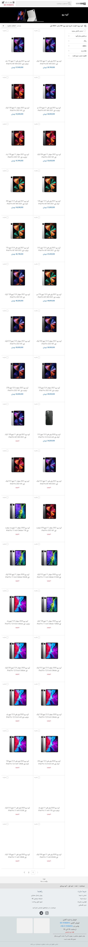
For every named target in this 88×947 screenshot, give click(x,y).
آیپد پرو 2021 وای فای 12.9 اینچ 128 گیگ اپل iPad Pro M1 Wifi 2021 (49, 202)
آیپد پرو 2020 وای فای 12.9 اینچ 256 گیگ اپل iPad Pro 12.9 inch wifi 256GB (49, 764)
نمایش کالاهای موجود (77, 31)
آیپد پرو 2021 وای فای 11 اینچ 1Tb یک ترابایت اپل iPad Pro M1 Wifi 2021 (17, 62)
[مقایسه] (39, 31)
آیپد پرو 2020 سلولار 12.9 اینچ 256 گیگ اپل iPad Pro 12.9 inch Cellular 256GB (17, 670)
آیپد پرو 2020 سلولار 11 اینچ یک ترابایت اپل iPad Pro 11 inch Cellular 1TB (17, 529)
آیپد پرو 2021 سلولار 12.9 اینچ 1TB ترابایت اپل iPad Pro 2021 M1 (49, 389)
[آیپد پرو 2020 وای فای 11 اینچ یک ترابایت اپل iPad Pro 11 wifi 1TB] (49, 791)
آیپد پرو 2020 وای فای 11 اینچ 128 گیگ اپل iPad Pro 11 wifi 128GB (17, 855)
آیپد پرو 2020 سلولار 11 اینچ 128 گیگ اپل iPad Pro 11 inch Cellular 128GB (49, 622)
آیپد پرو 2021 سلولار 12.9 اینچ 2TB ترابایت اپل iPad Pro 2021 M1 (17, 389)
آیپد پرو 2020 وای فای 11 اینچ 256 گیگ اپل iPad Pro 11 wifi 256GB (48, 855)
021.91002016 (9, 5)
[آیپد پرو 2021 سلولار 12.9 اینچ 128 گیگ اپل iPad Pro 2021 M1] (17, 278)
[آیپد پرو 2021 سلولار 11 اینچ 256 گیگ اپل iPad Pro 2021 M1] (49, 138)
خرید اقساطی (82, 905)
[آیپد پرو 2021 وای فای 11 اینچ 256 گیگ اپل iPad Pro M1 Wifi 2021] (49, 45)
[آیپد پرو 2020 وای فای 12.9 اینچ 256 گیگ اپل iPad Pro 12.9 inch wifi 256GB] (49, 745)
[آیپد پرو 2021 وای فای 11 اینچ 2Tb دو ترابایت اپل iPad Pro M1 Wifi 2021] (49, 91)
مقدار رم (83, 51)
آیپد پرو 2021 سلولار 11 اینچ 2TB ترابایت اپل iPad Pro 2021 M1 (48, 529)
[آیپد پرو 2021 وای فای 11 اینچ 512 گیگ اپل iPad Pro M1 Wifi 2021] (49, 465)
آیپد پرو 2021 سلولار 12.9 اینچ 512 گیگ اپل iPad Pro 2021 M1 (17, 342)
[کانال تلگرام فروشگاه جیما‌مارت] (41, 913)
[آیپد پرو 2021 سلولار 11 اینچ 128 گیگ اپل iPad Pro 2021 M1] (17, 91)
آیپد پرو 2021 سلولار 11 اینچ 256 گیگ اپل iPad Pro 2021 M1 (49, 155)
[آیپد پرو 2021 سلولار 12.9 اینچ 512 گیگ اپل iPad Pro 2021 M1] (17, 325)
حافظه (84, 46)
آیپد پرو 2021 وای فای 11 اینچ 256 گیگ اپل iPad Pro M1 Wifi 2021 (48, 62)
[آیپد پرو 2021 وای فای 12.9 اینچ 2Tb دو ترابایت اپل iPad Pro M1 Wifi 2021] (49, 278)
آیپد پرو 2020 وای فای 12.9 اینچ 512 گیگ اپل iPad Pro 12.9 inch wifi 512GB (49, 437)
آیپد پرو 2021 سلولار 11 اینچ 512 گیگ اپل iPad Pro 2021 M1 (17, 482)
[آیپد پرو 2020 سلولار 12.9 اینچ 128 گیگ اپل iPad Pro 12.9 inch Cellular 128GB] (49, 698)
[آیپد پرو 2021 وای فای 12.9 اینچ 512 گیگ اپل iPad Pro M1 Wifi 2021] (49, 231)
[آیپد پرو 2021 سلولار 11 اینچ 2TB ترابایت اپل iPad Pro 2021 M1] (49, 511)
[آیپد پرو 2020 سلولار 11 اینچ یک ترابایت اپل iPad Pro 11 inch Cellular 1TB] (17, 511)
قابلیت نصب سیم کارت (79, 56)
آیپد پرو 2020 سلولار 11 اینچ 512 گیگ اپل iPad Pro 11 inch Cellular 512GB (49, 575)
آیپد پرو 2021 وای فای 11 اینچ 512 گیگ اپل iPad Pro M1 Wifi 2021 (48, 482)
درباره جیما (83, 899)
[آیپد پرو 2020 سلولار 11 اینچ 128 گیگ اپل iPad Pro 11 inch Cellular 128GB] (49, 605)
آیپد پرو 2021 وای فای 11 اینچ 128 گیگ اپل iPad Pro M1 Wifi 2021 (17, 435)
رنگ (85, 41)
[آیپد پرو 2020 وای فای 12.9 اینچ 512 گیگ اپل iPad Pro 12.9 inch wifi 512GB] (49, 418)
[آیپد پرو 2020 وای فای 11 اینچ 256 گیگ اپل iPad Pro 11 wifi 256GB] (49, 838)
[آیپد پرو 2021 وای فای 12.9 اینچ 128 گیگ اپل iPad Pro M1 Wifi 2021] (49, 185)
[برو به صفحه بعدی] (24, 872)
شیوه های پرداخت (37, 902)
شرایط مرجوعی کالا (37, 899)
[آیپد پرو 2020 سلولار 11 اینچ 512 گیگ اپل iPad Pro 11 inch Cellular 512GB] (49, 558)
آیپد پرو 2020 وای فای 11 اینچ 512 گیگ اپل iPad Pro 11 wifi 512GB (17, 809)
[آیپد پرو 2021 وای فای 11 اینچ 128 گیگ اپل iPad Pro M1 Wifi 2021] (17, 418)
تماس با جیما (82, 895)
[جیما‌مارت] (80, 3)
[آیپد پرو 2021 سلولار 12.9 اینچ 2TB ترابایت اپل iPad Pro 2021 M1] (17, 371)
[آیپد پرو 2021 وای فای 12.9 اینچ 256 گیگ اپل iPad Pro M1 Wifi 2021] (17, 185)
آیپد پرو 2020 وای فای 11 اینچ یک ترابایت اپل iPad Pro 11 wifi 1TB (48, 809)
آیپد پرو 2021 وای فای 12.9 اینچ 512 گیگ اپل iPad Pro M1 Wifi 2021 (49, 249)
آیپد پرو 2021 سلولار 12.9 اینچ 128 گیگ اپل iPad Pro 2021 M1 (17, 295)
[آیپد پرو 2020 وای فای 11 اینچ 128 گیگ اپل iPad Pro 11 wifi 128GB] (17, 838)
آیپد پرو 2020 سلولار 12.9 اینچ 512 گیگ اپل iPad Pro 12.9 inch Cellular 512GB (48, 670)
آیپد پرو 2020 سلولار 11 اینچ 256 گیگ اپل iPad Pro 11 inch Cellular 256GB (17, 575)
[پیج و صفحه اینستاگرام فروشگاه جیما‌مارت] (47, 913)
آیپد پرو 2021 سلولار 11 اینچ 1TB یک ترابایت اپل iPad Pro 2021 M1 (17, 155)
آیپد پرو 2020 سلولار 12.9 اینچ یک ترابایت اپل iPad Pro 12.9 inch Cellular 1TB (17, 624)
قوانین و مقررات (81, 902)
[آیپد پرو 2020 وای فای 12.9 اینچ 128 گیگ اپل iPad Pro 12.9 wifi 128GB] (17, 745)
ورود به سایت (8, 2)
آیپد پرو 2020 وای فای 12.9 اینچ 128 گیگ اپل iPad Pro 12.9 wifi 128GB (17, 762)
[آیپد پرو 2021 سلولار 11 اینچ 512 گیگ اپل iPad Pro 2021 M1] (17, 465)
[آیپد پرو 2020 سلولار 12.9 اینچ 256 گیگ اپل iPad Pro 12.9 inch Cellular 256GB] (17, 651)
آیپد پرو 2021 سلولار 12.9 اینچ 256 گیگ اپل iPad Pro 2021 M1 (48, 342)
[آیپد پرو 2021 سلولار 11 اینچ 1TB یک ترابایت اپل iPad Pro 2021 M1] (17, 138)
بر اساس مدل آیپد (81, 36)
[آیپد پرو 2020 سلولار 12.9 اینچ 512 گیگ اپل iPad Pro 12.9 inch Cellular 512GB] (49, 651)
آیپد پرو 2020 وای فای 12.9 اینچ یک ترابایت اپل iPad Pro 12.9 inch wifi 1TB (17, 717)
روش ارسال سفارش (36, 895)
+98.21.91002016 (66, 926)
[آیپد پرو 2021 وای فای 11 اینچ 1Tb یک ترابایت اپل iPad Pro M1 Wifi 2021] (17, 45)
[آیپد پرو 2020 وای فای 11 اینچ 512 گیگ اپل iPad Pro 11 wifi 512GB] (17, 791)
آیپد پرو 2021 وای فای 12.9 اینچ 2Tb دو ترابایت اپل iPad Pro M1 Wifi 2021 (49, 295)
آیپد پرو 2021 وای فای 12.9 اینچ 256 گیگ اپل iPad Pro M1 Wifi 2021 (17, 202)
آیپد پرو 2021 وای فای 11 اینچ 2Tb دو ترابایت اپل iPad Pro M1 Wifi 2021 (49, 109)
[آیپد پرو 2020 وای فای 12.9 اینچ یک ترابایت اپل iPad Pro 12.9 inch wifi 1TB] (17, 698)
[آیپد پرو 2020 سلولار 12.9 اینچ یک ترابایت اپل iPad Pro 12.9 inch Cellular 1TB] (17, 605)
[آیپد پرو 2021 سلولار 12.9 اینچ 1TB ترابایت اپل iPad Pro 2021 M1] (49, 371)
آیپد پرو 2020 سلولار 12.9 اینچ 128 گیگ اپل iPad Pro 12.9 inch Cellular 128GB (48, 717)
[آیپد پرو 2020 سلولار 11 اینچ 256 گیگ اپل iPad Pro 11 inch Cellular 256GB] (17, 558)
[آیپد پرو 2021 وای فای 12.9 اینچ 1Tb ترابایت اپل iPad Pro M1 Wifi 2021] (17, 231)
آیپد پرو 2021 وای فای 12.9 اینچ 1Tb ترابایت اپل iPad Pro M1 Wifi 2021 (17, 249)
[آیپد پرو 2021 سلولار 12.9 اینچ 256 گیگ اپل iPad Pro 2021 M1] (49, 325)
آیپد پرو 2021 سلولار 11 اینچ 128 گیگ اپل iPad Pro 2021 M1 (17, 109)
